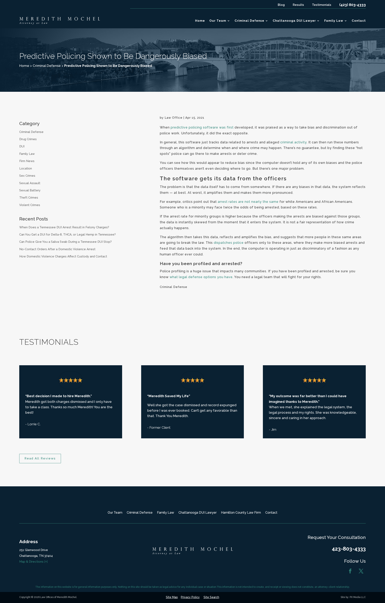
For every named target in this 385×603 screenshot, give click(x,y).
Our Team (217, 20)
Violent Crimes (29, 205)
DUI (21, 146)
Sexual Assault (29, 183)
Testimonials (321, 5)
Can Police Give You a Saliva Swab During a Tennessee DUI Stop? (65, 242)
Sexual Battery (30, 190)
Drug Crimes (28, 139)
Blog (281, 5)
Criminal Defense (249, 20)
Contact (359, 20)
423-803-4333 (349, 549)
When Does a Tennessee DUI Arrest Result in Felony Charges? (64, 227)
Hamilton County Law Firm (241, 512)
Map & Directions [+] (33, 561)
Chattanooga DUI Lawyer (294, 20)
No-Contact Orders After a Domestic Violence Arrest (57, 249)
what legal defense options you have (201, 277)
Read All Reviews (40, 458)
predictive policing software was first (202, 127)
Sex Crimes (27, 176)
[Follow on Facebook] (350, 571)
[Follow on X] (361, 571)
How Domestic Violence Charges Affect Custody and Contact (63, 256)
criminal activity (293, 142)
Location (25, 168)
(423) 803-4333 (352, 5)
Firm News (26, 161)
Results (298, 5)
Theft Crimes (28, 197)
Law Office (173, 117)
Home (200, 20)
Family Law (333, 20)
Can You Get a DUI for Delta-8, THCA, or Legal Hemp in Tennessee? (67, 234)
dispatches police (229, 243)
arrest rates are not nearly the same (248, 202)
